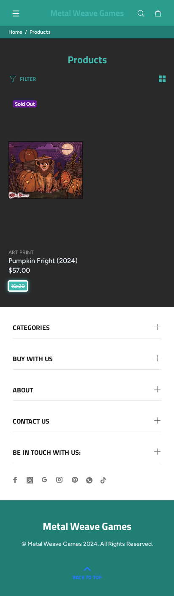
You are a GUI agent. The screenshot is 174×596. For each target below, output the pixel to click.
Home (15, 32)
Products (40, 32)
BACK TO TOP (87, 577)
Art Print (21, 252)
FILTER (28, 79)
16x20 (18, 286)
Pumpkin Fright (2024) (43, 261)
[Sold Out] (45, 170)
